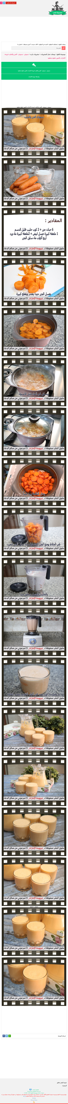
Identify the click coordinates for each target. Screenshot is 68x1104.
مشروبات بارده (34, 54)
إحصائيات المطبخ (53, 44)
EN (1, 3)
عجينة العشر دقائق (62, 1082)
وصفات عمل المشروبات (48, 54)
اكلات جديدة (35, 44)
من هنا (24, 1096)
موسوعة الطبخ (61, 54)
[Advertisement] (34, 29)
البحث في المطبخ (43, 44)
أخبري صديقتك (27, 44)
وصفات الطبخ (62, 44)
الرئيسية (64, 1085)
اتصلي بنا (19, 44)
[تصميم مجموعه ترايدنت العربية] (34, 1089)
